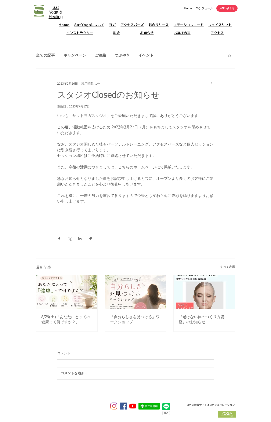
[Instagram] (113, 406)
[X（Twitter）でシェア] (70, 239)
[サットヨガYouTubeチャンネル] (132, 406)
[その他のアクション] (211, 83)
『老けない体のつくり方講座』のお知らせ (201, 319)
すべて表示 (227, 266)
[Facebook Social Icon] (123, 406)
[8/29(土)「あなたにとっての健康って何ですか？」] (66, 292)
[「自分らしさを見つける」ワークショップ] (135, 292)
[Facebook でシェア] (59, 239)
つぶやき (122, 55)
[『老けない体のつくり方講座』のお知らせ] (204, 292)
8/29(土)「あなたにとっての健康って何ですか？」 (65, 319)
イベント (146, 55)
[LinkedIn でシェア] (80, 239)
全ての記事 (45, 55)
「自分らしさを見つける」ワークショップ (135, 319)
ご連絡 (100, 55)
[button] (230, 55)
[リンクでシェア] (90, 239)
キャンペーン (75, 55)
